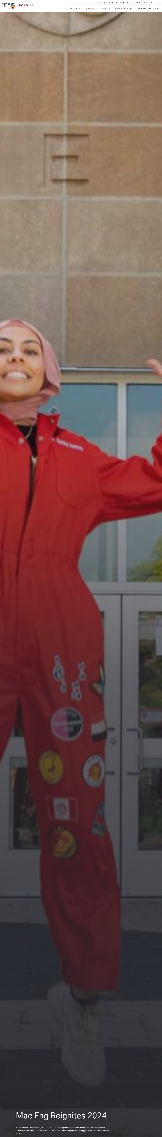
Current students (100, 2)
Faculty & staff (113, 2)
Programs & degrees (91, 8)
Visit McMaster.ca (150, 2)
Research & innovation (143, 8)
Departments (106, 8)
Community (136, 2)
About (157, 8)
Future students (75, 8)
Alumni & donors (125, 2)
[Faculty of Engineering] (17, 6)
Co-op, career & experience (123, 8)
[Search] (159, 2)
